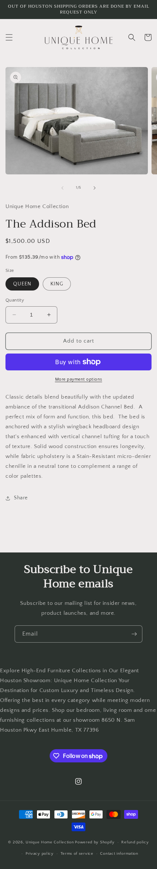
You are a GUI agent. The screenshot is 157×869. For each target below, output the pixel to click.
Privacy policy (40, 853)
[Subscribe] (134, 634)
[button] (9, 37)
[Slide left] (62, 188)
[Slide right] (95, 188)
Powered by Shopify (95, 842)
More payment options (78, 379)
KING (56, 284)
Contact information (119, 853)
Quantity (14, 300)
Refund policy (135, 842)
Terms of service (77, 853)
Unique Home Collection (50, 842)
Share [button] (21, 498)
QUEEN (22, 284)
